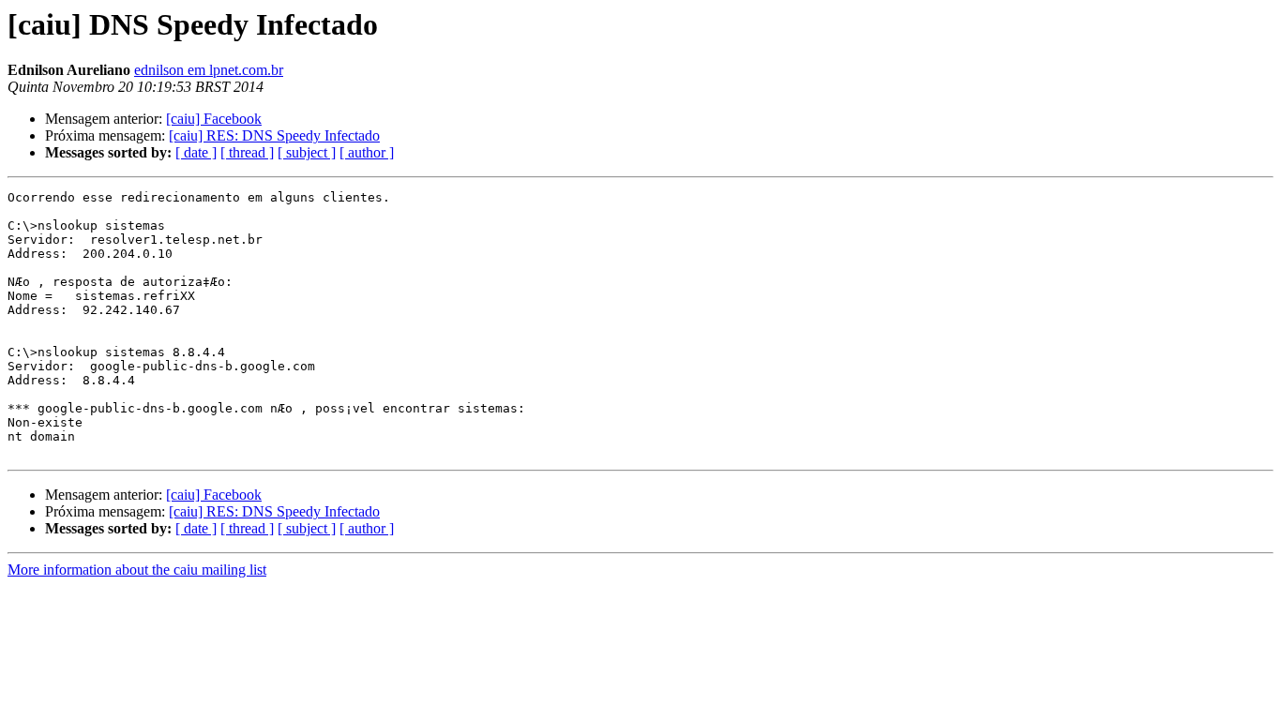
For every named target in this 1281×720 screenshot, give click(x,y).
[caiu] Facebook (214, 119)
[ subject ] (307, 152)
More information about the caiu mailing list (137, 570)
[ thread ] (247, 152)
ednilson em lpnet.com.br (208, 70)
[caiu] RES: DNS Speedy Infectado (274, 135)
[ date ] (196, 152)
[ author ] (366, 152)
